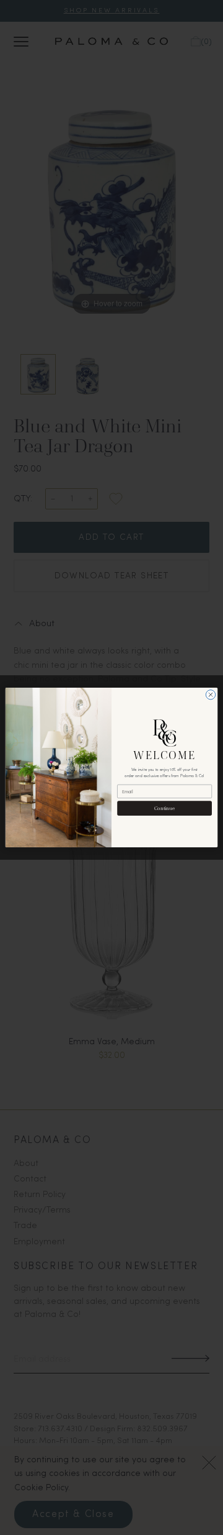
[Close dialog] (210, 694)
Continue (164, 808)
